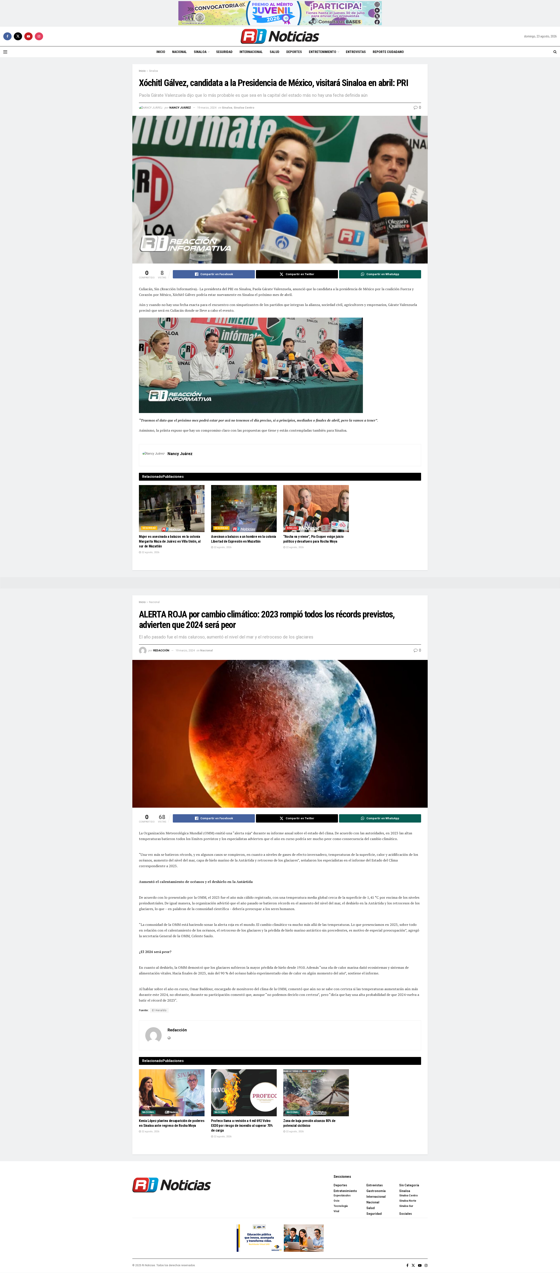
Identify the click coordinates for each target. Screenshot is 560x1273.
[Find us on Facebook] (7, 36)
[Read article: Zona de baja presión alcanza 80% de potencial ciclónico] (316, 1092)
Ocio (337, 1200)
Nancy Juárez (180, 107)
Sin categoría (409, 1185)
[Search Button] (555, 51)
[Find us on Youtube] (28, 36)
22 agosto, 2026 (150, 552)
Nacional (179, 52)
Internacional (251, 52)
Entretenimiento (322, 52)
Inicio (160, 52)
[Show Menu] (5, 51)
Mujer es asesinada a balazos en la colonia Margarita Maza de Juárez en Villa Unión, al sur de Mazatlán (169, 542)
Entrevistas (356, 52)
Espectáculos (342, 1195)
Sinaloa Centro (244, 107)
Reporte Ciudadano (388, 52)
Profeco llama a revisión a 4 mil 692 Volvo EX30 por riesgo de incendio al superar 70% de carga (242, 1126)
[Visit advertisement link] (280, 13)
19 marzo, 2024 (206, 107)
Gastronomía (376, 1191)
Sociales (405, 1213)
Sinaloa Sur (406, 1206)
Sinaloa (200, 52)
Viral (336, 1211)
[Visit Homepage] (280, 36)
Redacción (161, 650)
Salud (274, 52)
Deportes (294, 52)
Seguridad (224, 52)
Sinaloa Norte (407, 1200)
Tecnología (341, 1206)
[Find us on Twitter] (18, 36)
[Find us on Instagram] (39, 36)
